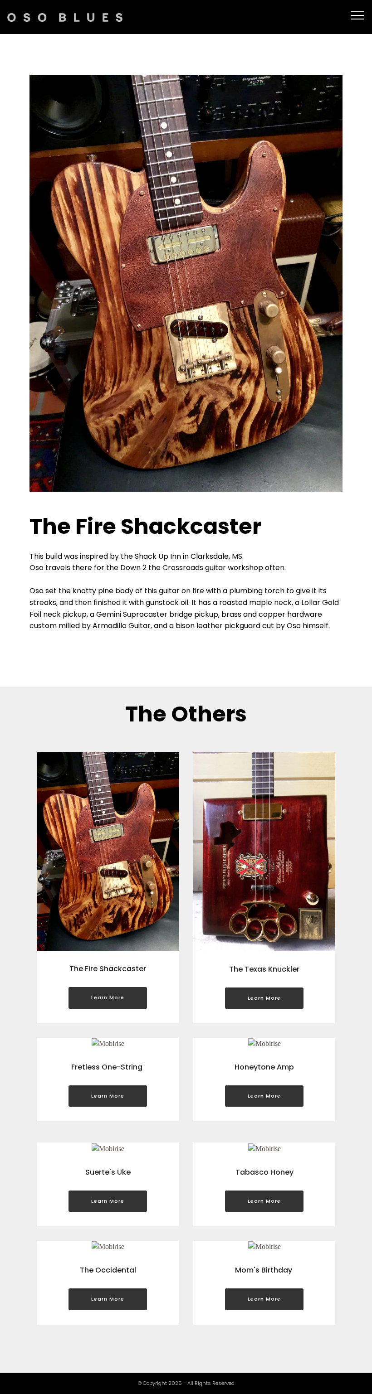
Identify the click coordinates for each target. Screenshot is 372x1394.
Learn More (107, 997)
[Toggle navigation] (358, 15)
